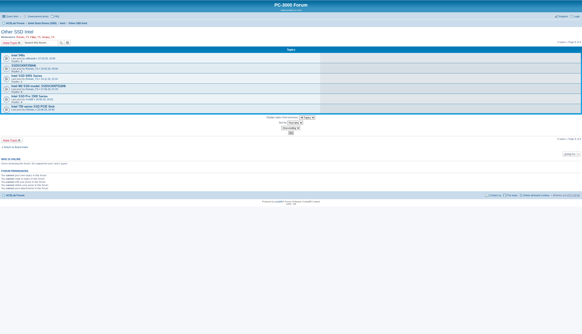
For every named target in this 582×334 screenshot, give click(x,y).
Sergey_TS (48, 37)
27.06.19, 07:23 (49, 89)
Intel (62, 23)
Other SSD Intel (78, 23)
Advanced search (68, 42)
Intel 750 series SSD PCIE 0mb (33, 106)
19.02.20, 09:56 (49, 68)
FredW (29, 99)
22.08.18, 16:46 (45, 109)
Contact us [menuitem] (495, 195)
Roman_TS (22, 37)
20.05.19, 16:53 (44, 99)
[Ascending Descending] (291, 128)
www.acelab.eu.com (291, 10)
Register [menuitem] (563, 16)
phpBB (279, 201)
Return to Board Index (16, 147)
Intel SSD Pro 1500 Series (29, 96)
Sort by (283, 122)
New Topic (10, 43)
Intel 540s (18, 55)
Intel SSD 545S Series (26, 76)
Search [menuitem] (578, 23)
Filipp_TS (35, 37)
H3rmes (30, 109)
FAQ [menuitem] (56, 16)
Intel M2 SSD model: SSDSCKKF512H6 (38, 86)
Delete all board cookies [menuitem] (536, 195)
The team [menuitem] (512, 195)
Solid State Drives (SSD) (42, 23)
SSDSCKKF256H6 (23, 65)
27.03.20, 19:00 (46, 58)
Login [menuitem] (577, 16)
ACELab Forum (15, 23)
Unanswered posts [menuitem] (38, 16)
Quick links (12, 16)
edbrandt (30, 58)
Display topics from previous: (282, 117)
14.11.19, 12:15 (49, 79)
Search (61, 42)
